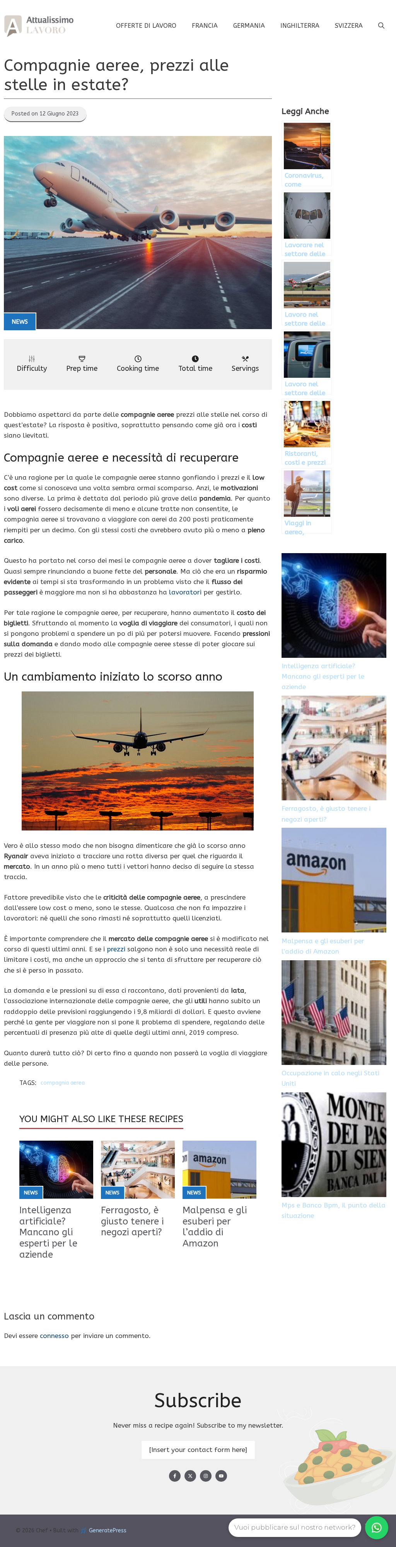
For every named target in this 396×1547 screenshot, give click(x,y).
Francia (205, 25)
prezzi (116, 949)
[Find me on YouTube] (221, 1476)
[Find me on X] (190, 1476)
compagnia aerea (63, 1083)
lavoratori (185, 592)
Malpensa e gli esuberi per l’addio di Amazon (215, 1227)
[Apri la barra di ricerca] (381, 26)
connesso (54, 1336)
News (20, 321)
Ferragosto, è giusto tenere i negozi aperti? (132, 1221)
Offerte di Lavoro (146, 25)
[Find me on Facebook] (175, 1476)
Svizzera (349, 25)
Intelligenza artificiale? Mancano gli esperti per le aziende (48, 1232)
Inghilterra (299, 25)
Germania (249, 25)
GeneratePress (107, 1530)
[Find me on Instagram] (206, 1476)
